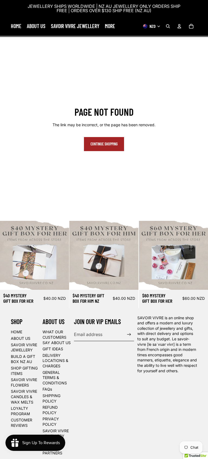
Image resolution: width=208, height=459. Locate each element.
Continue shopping (104, 144)
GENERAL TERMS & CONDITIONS (55, 377)
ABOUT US (20, 338)
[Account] (179, 26)
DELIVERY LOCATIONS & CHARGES (55, 360)
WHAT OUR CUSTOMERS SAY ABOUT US (57, 337)
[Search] (168, 26)
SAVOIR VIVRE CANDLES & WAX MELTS (24, 396)
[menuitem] (110, 26)
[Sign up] (129, 335)
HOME (16, 332)
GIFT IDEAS (53, 349)
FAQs (47, 389)
